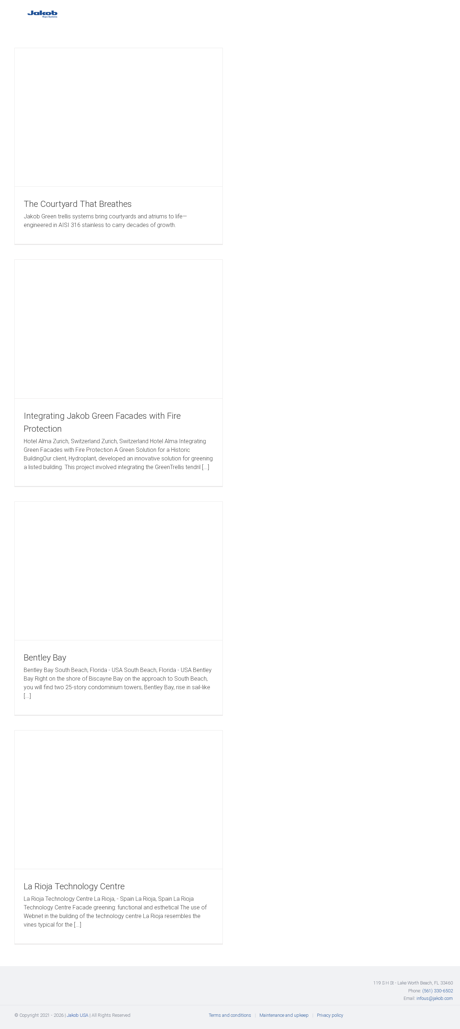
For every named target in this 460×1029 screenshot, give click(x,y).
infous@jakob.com (435, 998)
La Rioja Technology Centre (74, 886)
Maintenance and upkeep (284, 1015)
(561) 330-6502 (437, 990)
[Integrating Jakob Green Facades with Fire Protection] (118, 329)
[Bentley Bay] (118, 571)
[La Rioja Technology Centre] (118, 800)
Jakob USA (77, 1015)
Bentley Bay (45, 658)
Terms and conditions (230, 1015)
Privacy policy (330, 1015)
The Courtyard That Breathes (78, 204)
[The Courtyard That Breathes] (118, 117)
